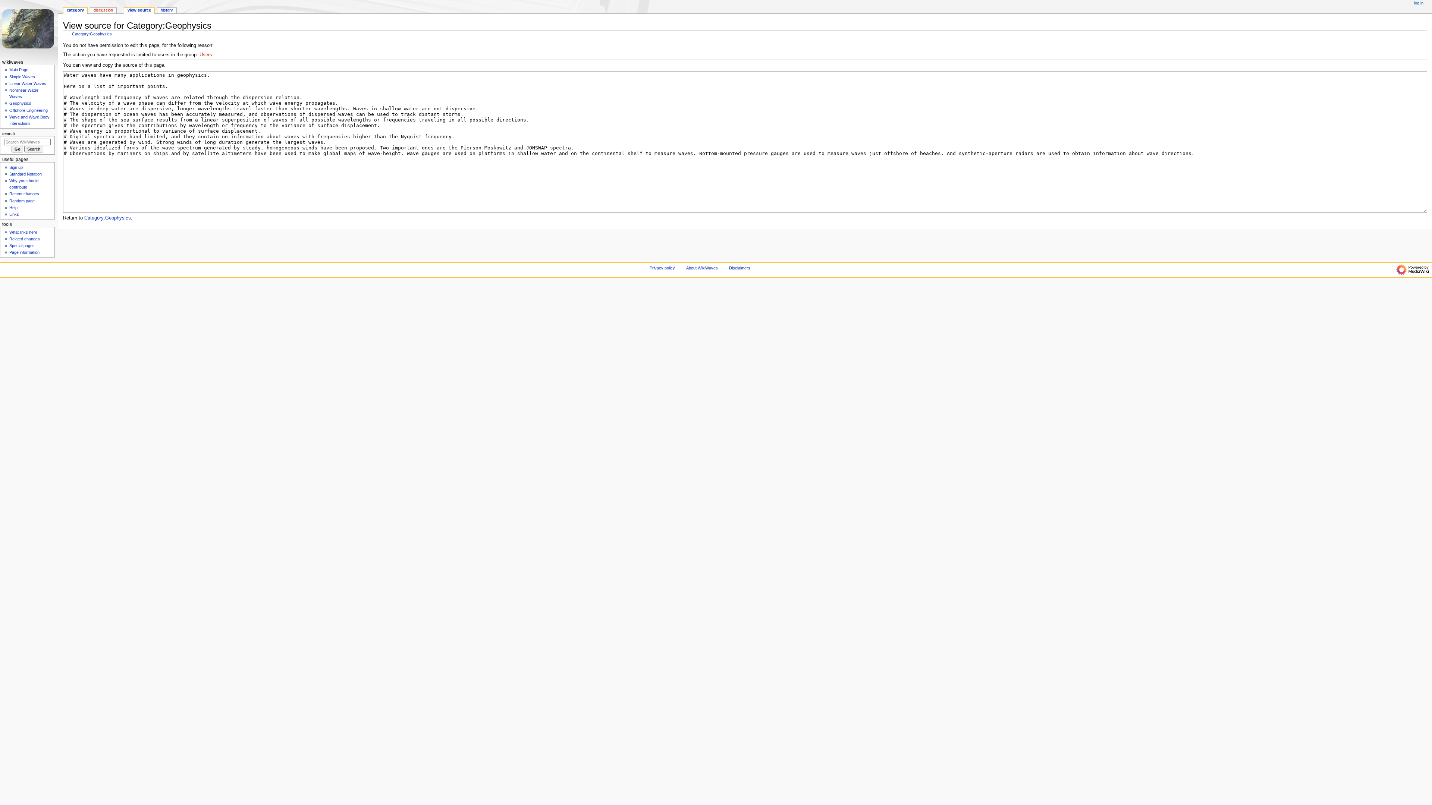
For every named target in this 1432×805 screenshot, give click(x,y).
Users (206, 54)
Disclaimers (739, 268)
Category (75, 10)
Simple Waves (22, 77)
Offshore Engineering (28, 110)
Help (13, 207)
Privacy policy (662, 268)
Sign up (16, 167)
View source (139, 10)
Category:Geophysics (92, 34)
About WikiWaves (702, 268)
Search (8, 133)
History (167, 10)
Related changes (24, 239)
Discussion (103, 10)
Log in (1418, 3)
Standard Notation (25, 174)
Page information (24, 252)
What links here (23, 232)
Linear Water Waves (27, 83)
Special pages (22, 245)
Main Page (18, 69)
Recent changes (24, 194)
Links (14, 214)
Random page (22, 201)
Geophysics (20, 103)
